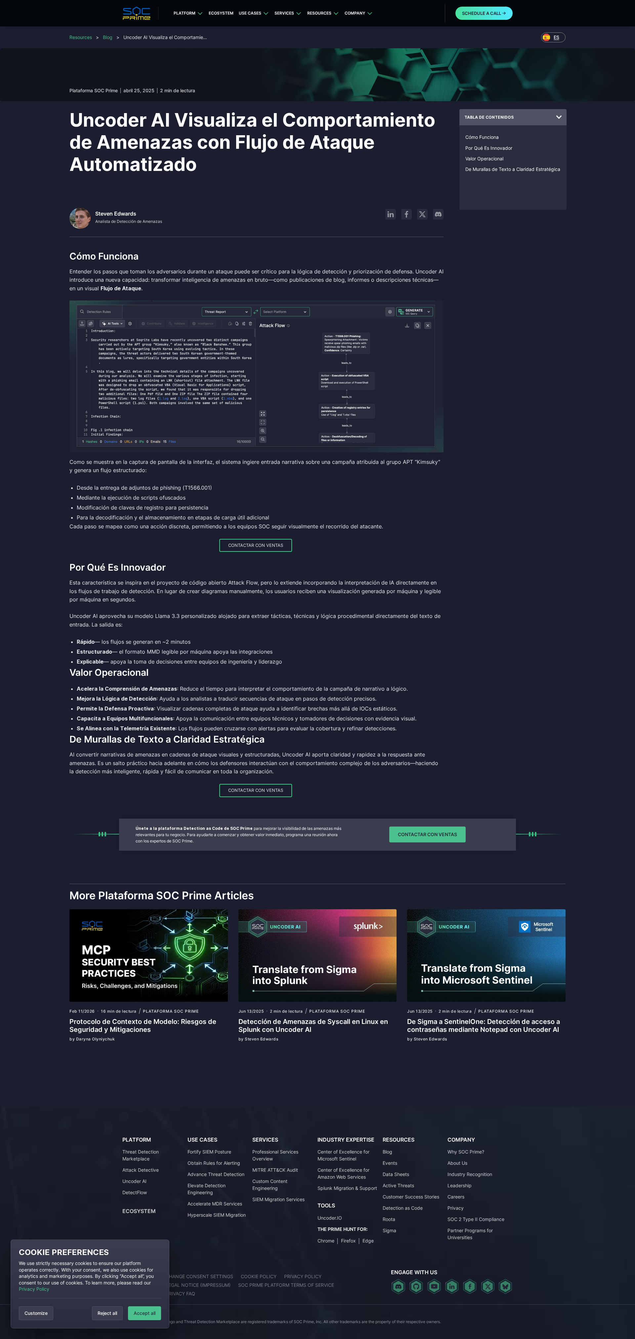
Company (355, 13)
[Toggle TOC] (559, 117)
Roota (389, 1219)
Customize (36, 1313)
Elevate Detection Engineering (207, 1189)
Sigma (389, 1230)
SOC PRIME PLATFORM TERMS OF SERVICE (286, 1285)
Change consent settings (199, 1276)
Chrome (326, 1240)
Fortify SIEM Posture (209, 1152)
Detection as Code (403, 1208)
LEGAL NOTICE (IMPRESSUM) (198, 1285)
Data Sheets (396, 1174)
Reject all (107, 1313)
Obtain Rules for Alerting (214, 1163)
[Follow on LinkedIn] (390, 214)
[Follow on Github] (416, 1286)
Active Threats (398, 1185)
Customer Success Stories (411, 1196)
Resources (319, 13)
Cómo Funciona (482, 137)
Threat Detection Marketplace (140, 1155)
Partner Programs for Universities (470, 1234)
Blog (107, 37)
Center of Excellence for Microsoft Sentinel (343, 1155)
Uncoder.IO (330, 1218)
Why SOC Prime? (465, 1152)
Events (390, 1163)
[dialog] (90, 1283)
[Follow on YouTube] (434, 1286)
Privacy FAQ (180, 1293)
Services (284, 13)
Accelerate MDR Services (215, 1203)
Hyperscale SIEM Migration (217, 1215)
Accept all (144, 1313)
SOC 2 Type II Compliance (475, 1219)
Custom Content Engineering (269, 1184)
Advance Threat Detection (216, 1174)
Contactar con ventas (255, 545)
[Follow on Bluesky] (505, 1286)
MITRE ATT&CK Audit (275, 1170)
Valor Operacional (484, 158)
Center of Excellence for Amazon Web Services (343, 1173)
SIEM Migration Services (278, 1199)
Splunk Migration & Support (347, 1188)
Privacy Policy (34, 1289)
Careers (455, 1196)
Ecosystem (221, 13)
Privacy (455, 1208)
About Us (457, 1163)
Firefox (348, 1240)
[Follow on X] (422, 214)
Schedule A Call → (484, 13)
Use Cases (250, 13)
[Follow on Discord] (438, 214)
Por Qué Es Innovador (488, 148)
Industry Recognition (469, 1174)
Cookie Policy (258, 1276)
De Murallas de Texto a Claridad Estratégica (512, 169)
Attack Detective (140, 1170)
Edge (368, 1240)
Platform (184, 13)
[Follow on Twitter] (487, 1286)
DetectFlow (134, 1192)
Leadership (459, 1185)
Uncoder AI (134, 1181)
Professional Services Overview (275, 1155)
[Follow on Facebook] (406, 214)
